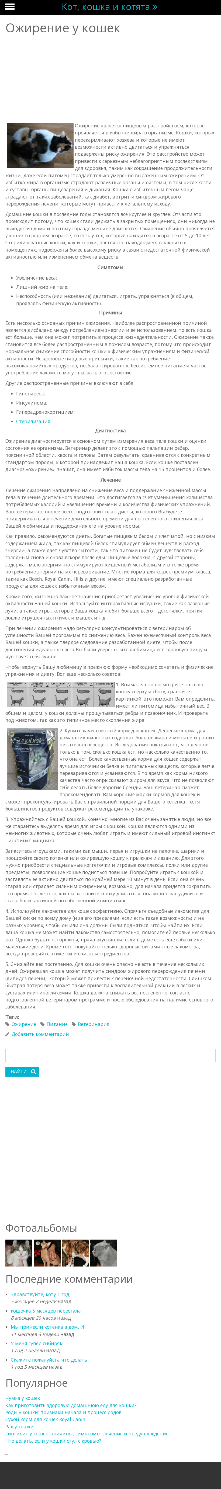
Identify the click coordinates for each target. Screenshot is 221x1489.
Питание (57, 1024)
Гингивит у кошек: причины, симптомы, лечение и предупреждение (86, 1433)
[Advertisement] (110, 79)
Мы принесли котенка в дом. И (47, 1327)
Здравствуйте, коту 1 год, (41, 1294)
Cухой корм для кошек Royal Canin (45, 1419)
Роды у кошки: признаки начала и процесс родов (63, 1412)
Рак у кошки (19, 1426)
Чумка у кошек (22, 1398)
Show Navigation (9, 8)
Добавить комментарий (40, 1034)
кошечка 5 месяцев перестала (46, 1310)
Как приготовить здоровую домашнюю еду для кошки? (71, 1405)
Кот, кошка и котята (106, 6)
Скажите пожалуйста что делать (49, 1359)
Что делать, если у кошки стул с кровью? (53, 1441)
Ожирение (24, 1024)
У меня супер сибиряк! (37, 1343)
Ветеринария (93, 1024)
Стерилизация (33, 421)
